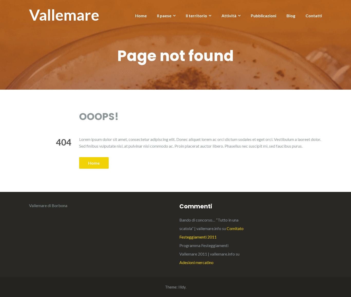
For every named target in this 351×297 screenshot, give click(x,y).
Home (141, 15)
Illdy (182, 287)
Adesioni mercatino (196, 262)
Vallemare (64, 14)
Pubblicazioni (263, 15)
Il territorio (196, 15)
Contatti (314, 15)
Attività (228, 15)
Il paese (164, 15)
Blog (291, 15)
